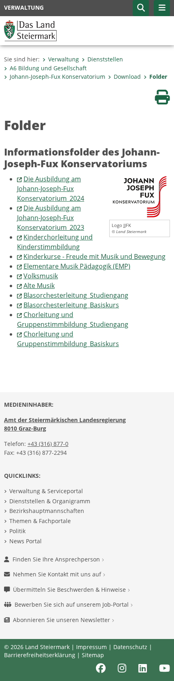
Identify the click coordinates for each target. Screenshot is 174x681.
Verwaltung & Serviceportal (46, 491)
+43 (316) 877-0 (48, 444)
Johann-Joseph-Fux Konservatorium (57, 76)
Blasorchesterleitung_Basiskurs (71, 305)
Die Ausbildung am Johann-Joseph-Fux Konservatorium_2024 (50, 188)
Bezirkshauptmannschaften (46, 511)
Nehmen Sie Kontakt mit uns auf (58, 574)
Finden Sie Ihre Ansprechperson (57, 559)
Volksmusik (40, 275)
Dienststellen (105, 59)
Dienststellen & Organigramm (49, 501)
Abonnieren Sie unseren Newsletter (62, 620)
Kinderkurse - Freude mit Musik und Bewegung (94, 256)
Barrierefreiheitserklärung (39, 655)
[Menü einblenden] (162, 8)
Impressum (91, 647)
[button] (141, 8)
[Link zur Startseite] (30, 29)
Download (127, 76)
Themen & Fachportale (40, 521)
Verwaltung (63, 59)
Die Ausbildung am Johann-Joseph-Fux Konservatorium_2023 (50, 218)
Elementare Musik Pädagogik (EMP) (76, 266)
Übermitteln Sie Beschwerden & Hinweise (70, 589)
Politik (17, 531)
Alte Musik (39, 285)
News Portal (25, 541)
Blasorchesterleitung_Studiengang (75, 295)
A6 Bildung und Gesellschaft (48, 68)
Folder (158, 76)
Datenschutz (130, 647)
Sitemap (93, 655)
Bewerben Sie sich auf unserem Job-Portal (72, 604)
